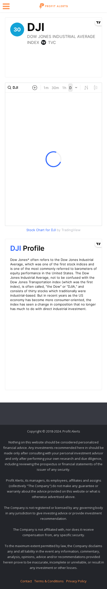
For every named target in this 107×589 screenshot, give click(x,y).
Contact (26, 581)
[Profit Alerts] (53, 6)
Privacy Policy (76, 581)
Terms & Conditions (49, 581)
